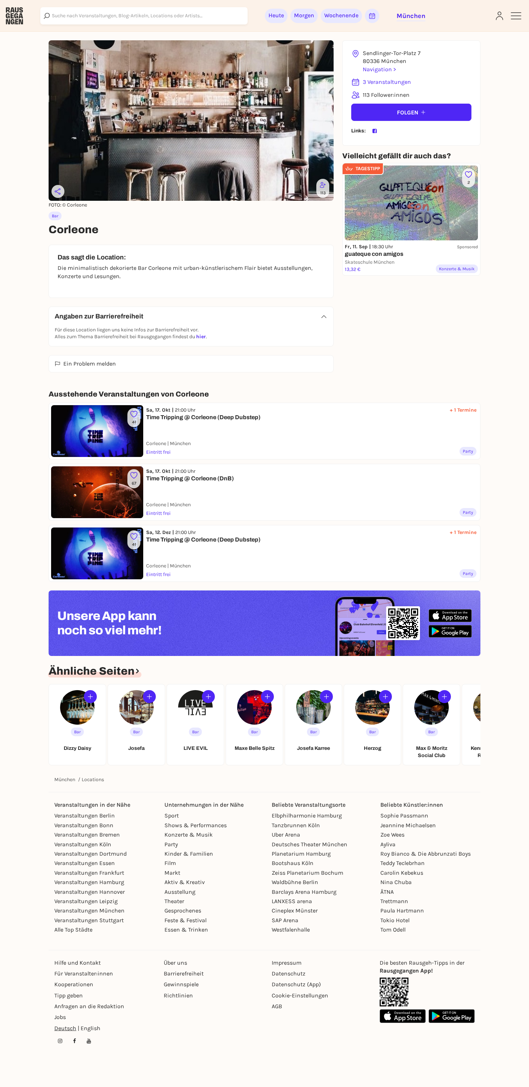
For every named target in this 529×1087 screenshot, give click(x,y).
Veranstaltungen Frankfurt (89, 872)
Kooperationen (73, 984)
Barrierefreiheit (184, 973)
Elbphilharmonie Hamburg (307, 815)
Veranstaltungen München (89, 910)
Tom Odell (393, 929)
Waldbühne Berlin (295, 882)
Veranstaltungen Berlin (84, 815)
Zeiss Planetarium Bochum (307, 872)
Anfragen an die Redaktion (89, 1006)
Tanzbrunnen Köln (296, 825)
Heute (276, 15)
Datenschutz (289, 973)
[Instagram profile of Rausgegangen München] (60, 1041)
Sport (171, 815)
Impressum (287, 962)
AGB (277, 1006)
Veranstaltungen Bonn (83, 825)
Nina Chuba (396, 882)
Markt (172, 872)
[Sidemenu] (516, 16)
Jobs (60, 1017)
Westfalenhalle (291, 929)
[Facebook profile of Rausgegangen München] (74, 1041)
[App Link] (394, 992)
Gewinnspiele (181, 984)
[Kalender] (372, 16)
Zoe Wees (392, 834)
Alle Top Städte (73, 929)
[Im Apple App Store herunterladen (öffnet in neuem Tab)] (450, 615)
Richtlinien (178, 995)
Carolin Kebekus (401, 872)
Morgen (304, 15)
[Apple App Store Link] (403, 1016)
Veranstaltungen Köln (82, 844)
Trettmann (394, 901)
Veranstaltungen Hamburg (89, 882)
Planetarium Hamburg (301, 853)
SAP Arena (285, 920)
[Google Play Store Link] (452, 1016)
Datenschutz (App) (296, 984)
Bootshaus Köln (292, 863)
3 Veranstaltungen (387, 81)
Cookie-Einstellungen (300, 995)
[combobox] (144, 15)
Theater (174, 901)
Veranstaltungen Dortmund (90, 853)
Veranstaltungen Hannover (89, 891)
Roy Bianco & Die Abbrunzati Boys (425, 853)
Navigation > (379, 69)
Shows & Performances (195, 825)
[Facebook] (374, 131)
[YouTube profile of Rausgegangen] (89, 1041)
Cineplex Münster (295, 910)
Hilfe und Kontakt (77, 962)
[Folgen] (90, 696)
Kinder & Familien (188, 853)
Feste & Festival (185, 920)
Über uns (175, 962)
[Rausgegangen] (14, 15)
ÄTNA (387, 891)
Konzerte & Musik (188, 834)
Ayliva (387, 844)
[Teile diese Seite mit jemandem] (57, 191)
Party (171, 844)
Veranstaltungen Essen (84, 863)
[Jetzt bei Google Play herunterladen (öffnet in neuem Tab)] (450, 631)
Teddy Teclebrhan (402, 863)
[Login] (499, 16)
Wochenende (341, 15)
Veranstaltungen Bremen (87, 834)
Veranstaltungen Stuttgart (89, 920)
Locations (93, 779)
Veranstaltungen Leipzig (86, 901)
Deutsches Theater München (309, 844)
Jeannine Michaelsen (408, 825)
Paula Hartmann (402, 910)
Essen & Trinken (186, 929)
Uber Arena (286, 834)
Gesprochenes (182, 910)
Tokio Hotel (395, 920)
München (64, 779)
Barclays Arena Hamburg (304, 891)
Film (170, 863)
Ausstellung (179, 891)
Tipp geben (68, 995)
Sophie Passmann (404, 815)
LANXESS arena (292, 901)
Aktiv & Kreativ (184, 882)
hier (201, 337)
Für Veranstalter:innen (83, 973)
